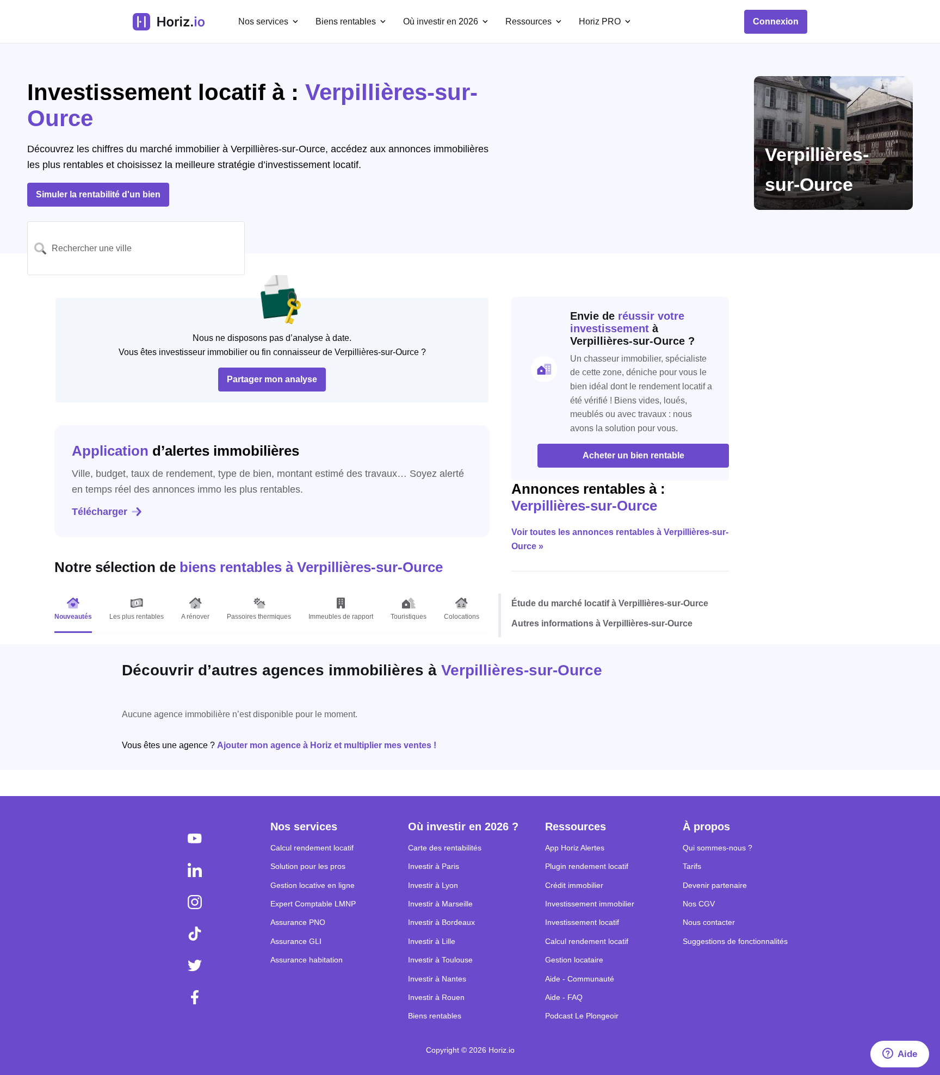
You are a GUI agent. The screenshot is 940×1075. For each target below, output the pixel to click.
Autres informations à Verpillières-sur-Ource (601, 623)
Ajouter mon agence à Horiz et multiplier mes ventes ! (326, 745)
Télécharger (99, 511)
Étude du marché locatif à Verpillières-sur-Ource (609, 603)
